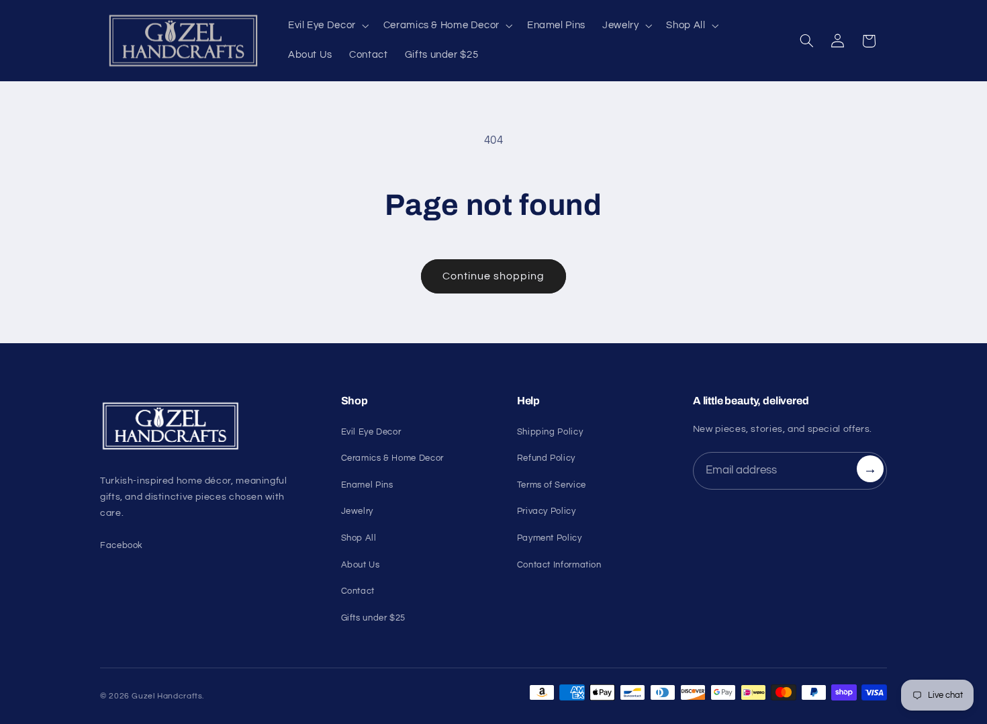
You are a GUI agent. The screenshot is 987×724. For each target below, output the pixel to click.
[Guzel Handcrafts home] (204, 426)
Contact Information (559, 565)
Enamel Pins (367, 485)
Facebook (121, 545)
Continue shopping (493, 276)
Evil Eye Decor (371, 432)
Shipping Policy (550, 432)
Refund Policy (546, 458)
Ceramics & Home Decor (392, 458)
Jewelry (357, 511)
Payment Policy (549, 538)
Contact (358, 591)
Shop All (359, 538)
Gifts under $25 (373, 618)
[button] (327, 26)
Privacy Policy (546, 511)
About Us (360, 565)
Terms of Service (551, 485)
